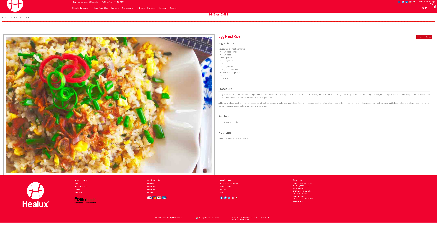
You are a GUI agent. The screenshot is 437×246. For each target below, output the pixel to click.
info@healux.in (298, 201)
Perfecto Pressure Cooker (229, 183)
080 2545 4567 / (298, 199)
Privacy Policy (244, 220)
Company (163, 8)
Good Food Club (101, 8)
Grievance (257, 217)
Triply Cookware (225, 186)
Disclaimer (234, 217)
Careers (77, 189)
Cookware (115, 8)
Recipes (173, 8)
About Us (78, 183)
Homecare (151, 8)
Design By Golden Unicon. (209, 218)
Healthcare (140, 8)
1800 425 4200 (308, 199)
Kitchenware (127, 8)
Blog (221, 192)
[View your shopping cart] (431, 8)
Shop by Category (80, 8)
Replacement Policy (246, 217)
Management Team (81, 186)
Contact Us (78, 192)
